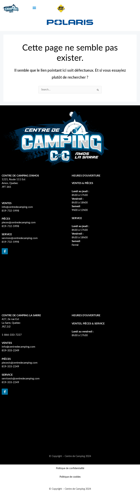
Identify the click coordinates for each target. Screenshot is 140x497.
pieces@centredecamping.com (19, 222)
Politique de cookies (70, 477)
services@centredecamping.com (20, 238)
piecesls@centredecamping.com (19, 363)
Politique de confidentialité (70, 468)
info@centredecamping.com (17, 207)
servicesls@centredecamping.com (20, 378)
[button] (34, 8)
